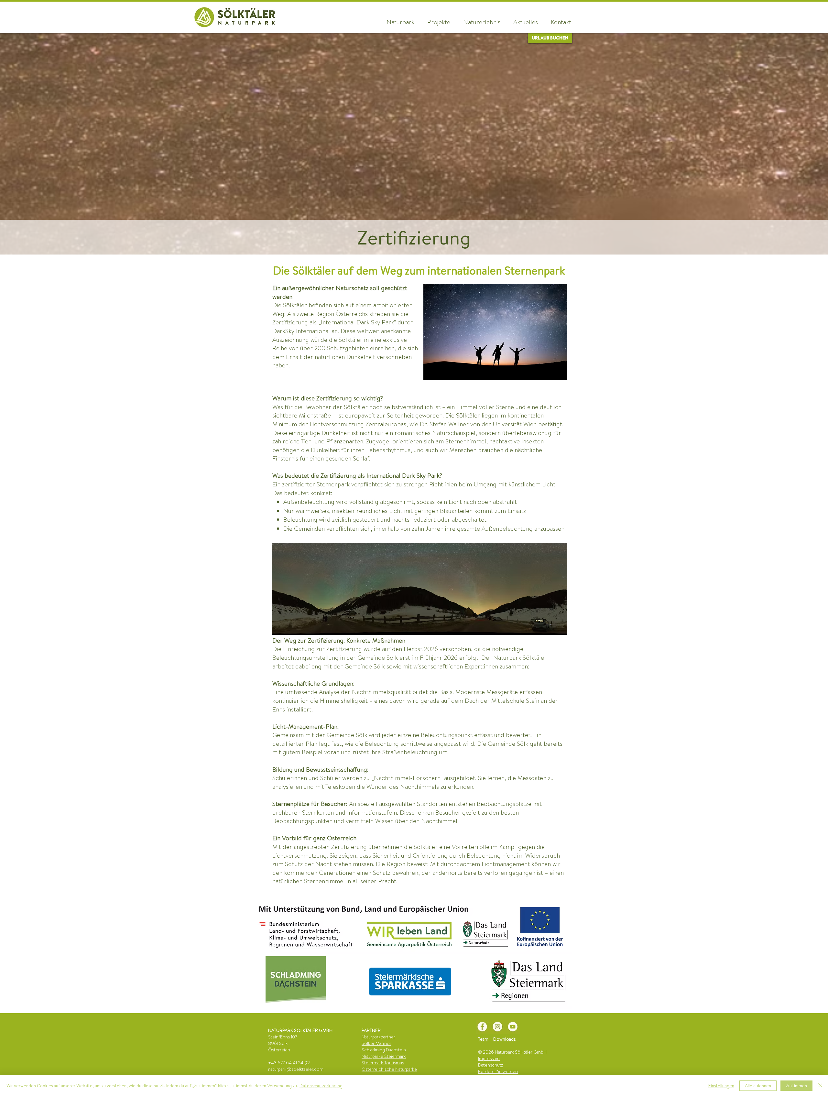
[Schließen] (820, 1085)
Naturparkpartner (378, 1037)
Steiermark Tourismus (383, 1062)
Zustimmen (796, 1085)
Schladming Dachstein (384, 1050)
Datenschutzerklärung (321, 1085)
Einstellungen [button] (721, 1085)
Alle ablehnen (758, 1085)
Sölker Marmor (376, 1043)
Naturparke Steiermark (384, 1056)
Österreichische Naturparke (389, 1069)
